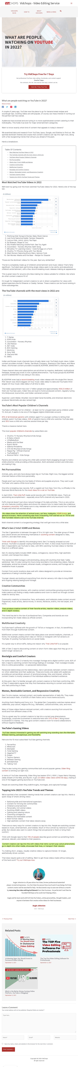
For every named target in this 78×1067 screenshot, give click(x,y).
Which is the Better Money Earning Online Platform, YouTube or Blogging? (20, 992)
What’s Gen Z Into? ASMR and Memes (21, 162)
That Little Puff (19, 495)
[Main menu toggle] (71, 3)
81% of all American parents (13, 417)
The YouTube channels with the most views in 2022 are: (27, 155)
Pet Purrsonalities (15, 160)
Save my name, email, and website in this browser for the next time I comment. (28, 1044)
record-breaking (27, 380)
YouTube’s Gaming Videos (17, 174)
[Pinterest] (11, 107)
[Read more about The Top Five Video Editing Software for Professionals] (56, 945)
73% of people (33, 837)
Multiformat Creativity (16, 167)
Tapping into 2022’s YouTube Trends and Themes (25, 177)
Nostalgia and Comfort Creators (19, 169)
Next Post (72, 919)
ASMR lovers (62, 513)
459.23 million (64, 389)
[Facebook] (3, 107)
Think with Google (9, 542)
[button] (39, 87)
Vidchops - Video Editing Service (40, 3)
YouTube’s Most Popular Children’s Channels (23, 157)
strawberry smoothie (10, 506)
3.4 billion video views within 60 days (53, 778)
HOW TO (26, 12)
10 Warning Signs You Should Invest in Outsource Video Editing (18, 959)
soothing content (48, 535)
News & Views (6, 104)
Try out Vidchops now (26, 860)
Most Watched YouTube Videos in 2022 (21, 152)
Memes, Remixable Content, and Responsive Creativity (26, 172)
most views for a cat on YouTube (41, 490)
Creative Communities (16, 164)
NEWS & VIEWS (51, 12)
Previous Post (7, 919)
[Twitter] (7, 107)
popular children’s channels (21, 431)
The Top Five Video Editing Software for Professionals (54, 959)
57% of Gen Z (54, 718)
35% (7, 421)
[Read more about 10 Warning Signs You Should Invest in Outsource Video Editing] (21, 945)
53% (29, 419)
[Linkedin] (15, 107)
